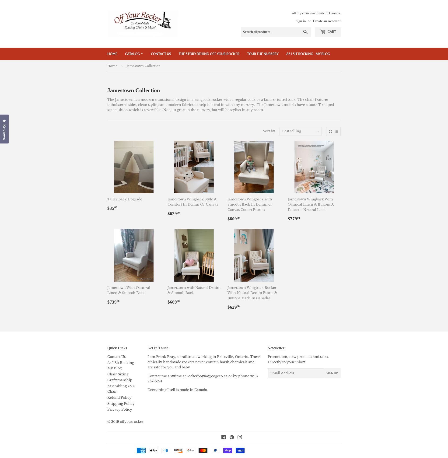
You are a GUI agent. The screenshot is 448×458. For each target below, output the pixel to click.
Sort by (269, 131)
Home (112, 54)
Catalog (132, 54)
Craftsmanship (119, 380)
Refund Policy (119, 397)
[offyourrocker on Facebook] (223, 438)
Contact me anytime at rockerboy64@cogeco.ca (187, 376)
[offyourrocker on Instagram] (240, 438)
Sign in (301, 21)
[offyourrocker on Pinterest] (231, 438)
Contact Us (161, 54)
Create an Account (327, 21)
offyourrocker (131, 422)
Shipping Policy (121, 404)
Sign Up (332, 373)
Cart (331, 32)
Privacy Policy (119, 409)
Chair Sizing (117, 374)
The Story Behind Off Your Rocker (209, 54)
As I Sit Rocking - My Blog (308, 54)
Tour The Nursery (263, 54)
